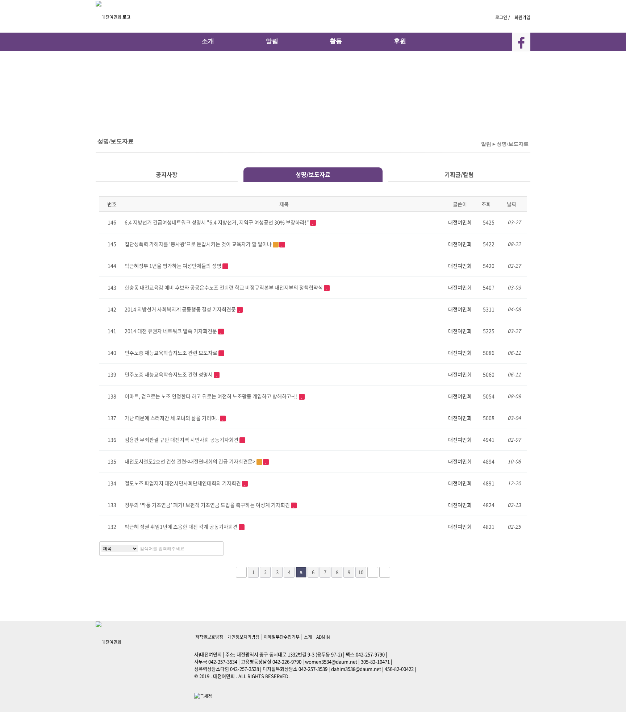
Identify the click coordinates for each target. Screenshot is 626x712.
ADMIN (323, 637)
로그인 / (503, 17)
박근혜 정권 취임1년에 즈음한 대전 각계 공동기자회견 (182, 526)
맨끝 (384, 572)
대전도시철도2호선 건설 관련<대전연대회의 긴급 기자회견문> (190, 461)
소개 (208, 41)
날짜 (512, 204)
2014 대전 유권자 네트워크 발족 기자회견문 (171, 330)
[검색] (216, 548)
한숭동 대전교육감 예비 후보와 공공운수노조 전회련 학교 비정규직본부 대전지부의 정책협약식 (224, 287)
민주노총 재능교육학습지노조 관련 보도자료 (171, 352)
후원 (400, 41)
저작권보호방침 (209, 637)
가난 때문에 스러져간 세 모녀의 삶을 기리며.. (172, 417)
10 (360, 572)
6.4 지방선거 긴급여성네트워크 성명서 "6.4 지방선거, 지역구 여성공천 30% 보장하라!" (217, 222)
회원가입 (522, 17)
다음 (372, 572)
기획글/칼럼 (459, 174)
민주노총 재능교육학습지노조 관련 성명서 (169, 374)
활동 (336, 41)
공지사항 (167, 174)
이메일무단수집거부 (282, 637)
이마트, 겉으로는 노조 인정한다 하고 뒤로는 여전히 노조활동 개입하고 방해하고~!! (212, 396)
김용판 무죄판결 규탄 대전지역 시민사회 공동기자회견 (182, 439)
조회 (486, 204)
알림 (272, 41)
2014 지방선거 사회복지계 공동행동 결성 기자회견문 (181, 309)
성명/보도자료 (313, 174)
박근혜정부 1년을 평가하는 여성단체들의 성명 (173, 265)
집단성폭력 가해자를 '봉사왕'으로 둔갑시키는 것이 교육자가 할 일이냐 (199, 243)
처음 (241, 572)
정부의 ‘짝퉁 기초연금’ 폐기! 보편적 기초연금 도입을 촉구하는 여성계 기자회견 (208, 504)
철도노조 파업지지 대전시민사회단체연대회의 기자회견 (183, 483)
